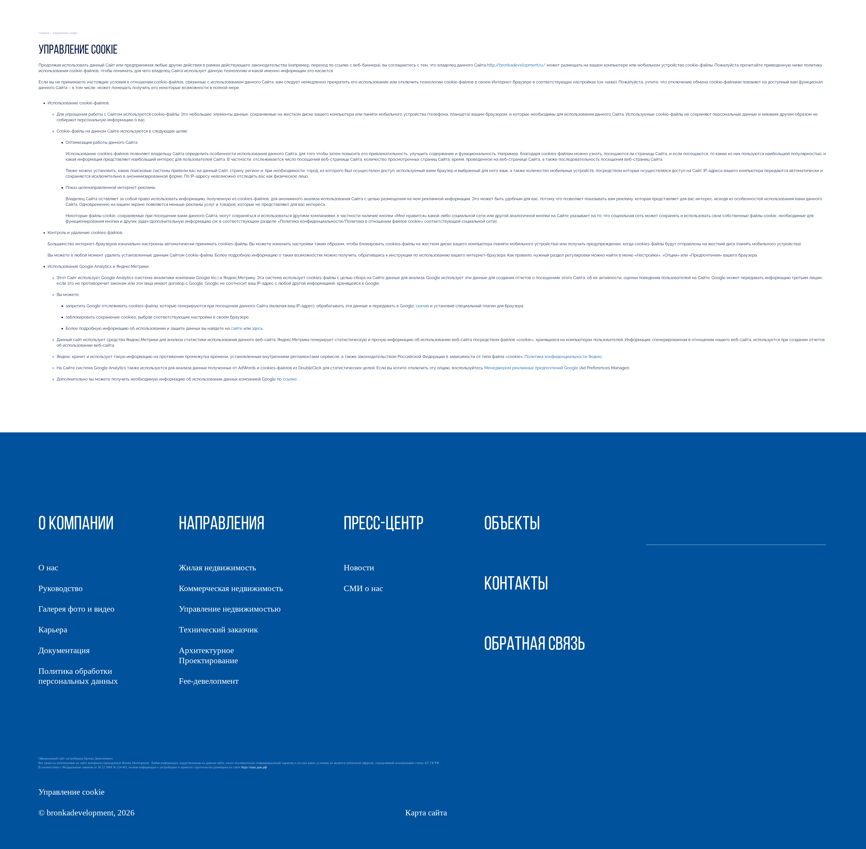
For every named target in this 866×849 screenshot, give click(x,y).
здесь (257, 328)
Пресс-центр (784, 17)
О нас (48, 567)
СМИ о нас (363, 588)
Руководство (60, 588)
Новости (359, 567)
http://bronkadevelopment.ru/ (516, 65)
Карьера (52, 629)
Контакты (819, 17)
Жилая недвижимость (217, 567)
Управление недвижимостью (230, 608)
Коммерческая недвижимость (231, 588)
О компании (682, 17)
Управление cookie (71, 791)
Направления (719, 17)
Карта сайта (426, 812)
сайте (237, 328)
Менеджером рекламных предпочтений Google (531, 367)
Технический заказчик (218, 629)
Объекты (754, 17)
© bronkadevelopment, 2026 (86, 812)
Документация (64, 650)
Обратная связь (534, 644)
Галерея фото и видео (76, 608)
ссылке (290, 379)
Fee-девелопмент (209, 681)
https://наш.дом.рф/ (254, 767)
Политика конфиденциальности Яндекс (563, 356)
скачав (422, 305)
